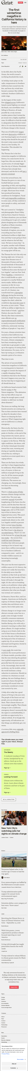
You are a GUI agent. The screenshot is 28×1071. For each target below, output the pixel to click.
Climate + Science (22, 62)
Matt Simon (18, 887)
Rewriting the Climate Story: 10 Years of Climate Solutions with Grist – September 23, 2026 (12, 920)
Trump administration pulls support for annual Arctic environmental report (11, 894)
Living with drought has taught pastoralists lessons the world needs (12, 946)
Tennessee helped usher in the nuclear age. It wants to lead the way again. (12, 871)
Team (2, 1018)
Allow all (14, 1063)
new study (6, 650)
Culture (11, 837)
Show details (20, 1059)
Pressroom (4, 1026)
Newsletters (4, 1036)
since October (17, 525)
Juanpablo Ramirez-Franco (8, 887)
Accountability (4, 1003)
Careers (3, 1022)
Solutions (3, 1001)
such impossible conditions (15, 198)
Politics (3, 999)
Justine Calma (4, 837)
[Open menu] (25, 2)
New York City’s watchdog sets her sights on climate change (14, 831)
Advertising (4, 1042)
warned (11, 499)
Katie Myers (7, 877)
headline (9, 275)
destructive (13, 134)
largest (21, 132)
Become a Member (5, 1040)
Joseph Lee (4, 951)
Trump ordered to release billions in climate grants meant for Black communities (13, 958)
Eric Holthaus (4, 55)
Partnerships (4, 1024)
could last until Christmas (11, 540)
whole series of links (15, 492)
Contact (3, 1020)
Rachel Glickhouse (5, 939)
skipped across (10, 102)
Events (3, 1038)
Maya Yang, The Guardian (7, 898)
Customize (13, 1068)
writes (9, 390)
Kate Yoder (4, 908)
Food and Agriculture (6, 1007)
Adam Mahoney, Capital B (7, 962)
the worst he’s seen (16, 303)
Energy (3, 997)
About (2, 1016)
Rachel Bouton (4, 926)
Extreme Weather (5, 1005)
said (19, 310)
